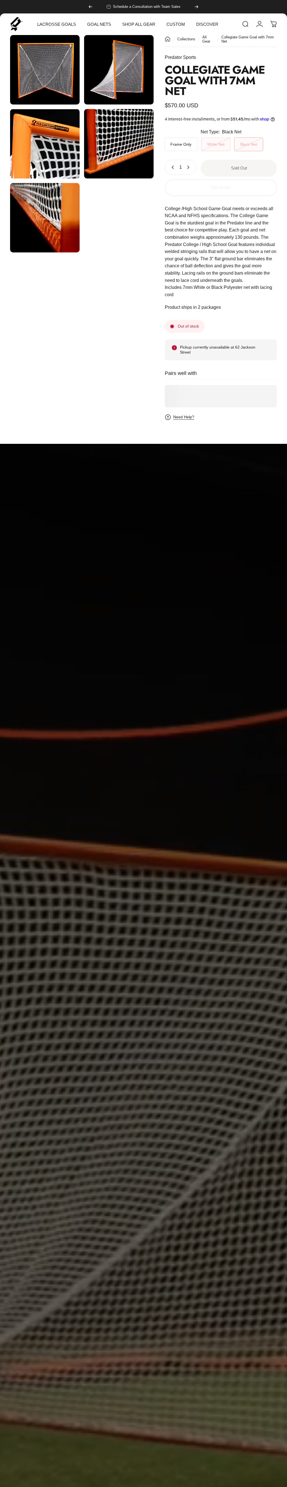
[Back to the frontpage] (167, 39)
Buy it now (220, 187)
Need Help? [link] (183, 417)
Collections (186, 39)
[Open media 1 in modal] (45, 70)
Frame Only (180, 144)
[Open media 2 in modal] (119, 70)
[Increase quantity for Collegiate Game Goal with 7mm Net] (189, 167)
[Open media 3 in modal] (45, 143)
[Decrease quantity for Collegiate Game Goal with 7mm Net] (171, 167)
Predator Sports (180, 57)
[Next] (196, 6)
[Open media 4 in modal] (119, 143)
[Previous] (90, 6)
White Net (215, 144)
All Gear (206, 39)
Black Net (248, 144)
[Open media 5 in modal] (45, 217)
